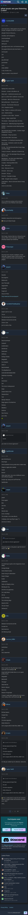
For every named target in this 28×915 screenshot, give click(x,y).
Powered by (14, 912)
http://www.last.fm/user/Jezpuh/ (10, 296)
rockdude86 (6, 12)
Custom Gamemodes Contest (11, 883)
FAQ (5, 887)
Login (6, 829)
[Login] (22, 2)
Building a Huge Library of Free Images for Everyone (14, 859)
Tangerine (7, 891)
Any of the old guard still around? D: (13, 873)
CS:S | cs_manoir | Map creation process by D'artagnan (15, 878)
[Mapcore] (5, 1)
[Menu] (26, 1)
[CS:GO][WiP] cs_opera (10, 870)
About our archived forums (11, 895)
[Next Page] (17, 811)
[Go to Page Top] (25, 912)
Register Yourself (18, 829)
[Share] (25, 15)
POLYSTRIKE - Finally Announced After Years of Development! (14, 865)
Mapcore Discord (8, 898)
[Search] (18, 1)
